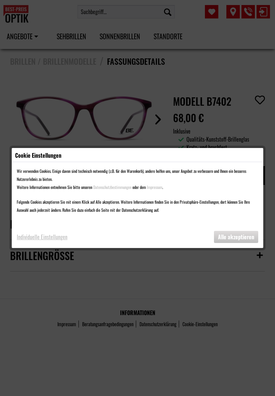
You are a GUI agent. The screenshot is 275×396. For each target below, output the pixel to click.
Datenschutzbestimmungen (112, 187)
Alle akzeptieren (236, 237)
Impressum (154, 187)
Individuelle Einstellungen (42, 237)
